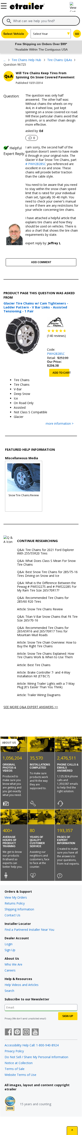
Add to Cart (60, 372)
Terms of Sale (14, 1069)
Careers (10, 970)
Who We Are (13, 964)
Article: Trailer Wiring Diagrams (39, 695)
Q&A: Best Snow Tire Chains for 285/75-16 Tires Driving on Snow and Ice (47, 574)
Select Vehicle (13, 33)
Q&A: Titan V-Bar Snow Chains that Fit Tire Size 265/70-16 (47, 618)
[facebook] (8, 1032)
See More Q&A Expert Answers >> (30, 707)
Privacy (8, 1018)
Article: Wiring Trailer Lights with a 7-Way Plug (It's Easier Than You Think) (46, 685)
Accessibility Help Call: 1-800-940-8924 (32, 1045)
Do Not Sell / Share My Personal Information (36, 1057)
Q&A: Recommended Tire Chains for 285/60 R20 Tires (43, 600)
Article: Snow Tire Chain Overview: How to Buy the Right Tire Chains (46, 644)
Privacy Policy (14, 1051)
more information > (59, 424)
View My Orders (16, 897)
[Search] (9, 21)
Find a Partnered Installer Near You (29, 929)
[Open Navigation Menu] (4, 5)
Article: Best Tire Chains (34, 665)
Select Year (40, 34)
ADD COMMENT (41, 262)
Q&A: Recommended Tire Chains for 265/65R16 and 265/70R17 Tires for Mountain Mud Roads (43, 631)
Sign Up (10, 950)
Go (77, 33)
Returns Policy (15, 903)
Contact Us (12, 915)
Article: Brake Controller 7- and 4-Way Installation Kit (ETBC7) (43, 674)
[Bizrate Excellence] (10, 1104)
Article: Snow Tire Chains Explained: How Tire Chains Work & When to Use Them (45, 655)
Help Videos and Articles (21, 985)
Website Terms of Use (20, 1075)
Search (9, 991)
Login (8, 944)
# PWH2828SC (35, 164)
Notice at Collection (19, 1063)
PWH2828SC (56, 354)
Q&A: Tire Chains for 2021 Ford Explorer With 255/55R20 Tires (45, 552)
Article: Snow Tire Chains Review (40, 609)
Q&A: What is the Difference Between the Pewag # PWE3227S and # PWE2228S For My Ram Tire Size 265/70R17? (47, 586)
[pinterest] (17, 1032)
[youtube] (35, 1032)
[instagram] (26, 1032)
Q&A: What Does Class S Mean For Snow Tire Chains (46, 563)
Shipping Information (19, 909)
